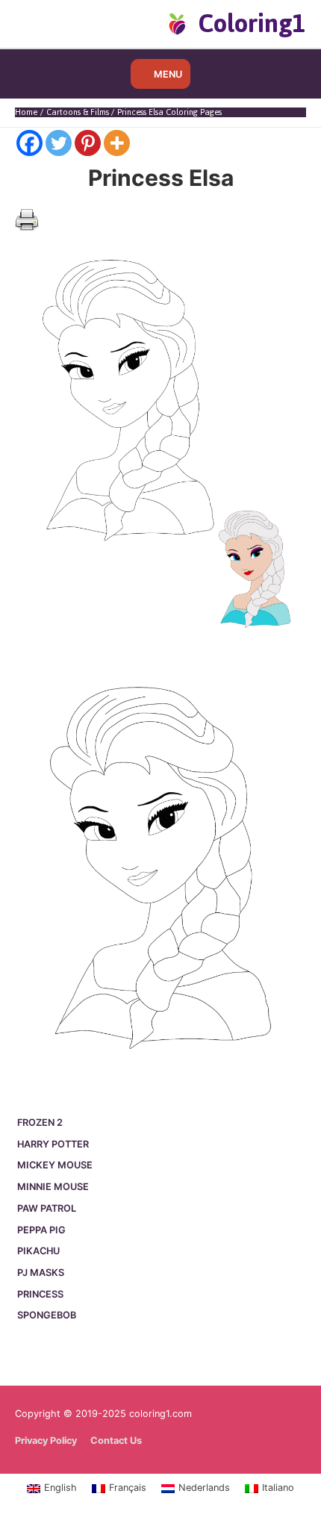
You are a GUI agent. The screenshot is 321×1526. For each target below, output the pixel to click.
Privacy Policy (46, 1440)
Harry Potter (53, 1144)
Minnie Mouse (53, 1186)
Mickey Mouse (55, 1165)
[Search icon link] (39, 23)
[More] (117, 143)
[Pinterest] (88, 143)
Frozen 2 (40, 1122)
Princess (40, 1294)
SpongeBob (46, 1315)
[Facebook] (29, 143)
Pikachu (38, 1250)
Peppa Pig (41, 1230)
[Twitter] (59, 143)
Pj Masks (40, 1272)
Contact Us (116, 1440)
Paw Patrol (46, 1208)
